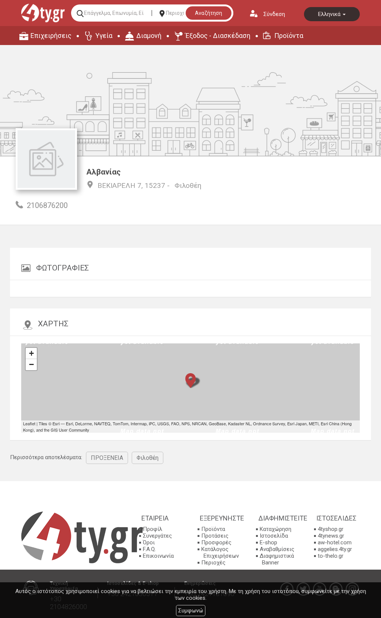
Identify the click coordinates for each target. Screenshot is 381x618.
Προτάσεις (214, 535)
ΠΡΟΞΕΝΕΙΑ (107, 457)
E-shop (268, 542)
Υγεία (103, 35)
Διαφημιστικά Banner (277, 559)
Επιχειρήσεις (51, 35)
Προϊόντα (288, 35)
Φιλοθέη (188, 185)
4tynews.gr (331, 535)
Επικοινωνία (158, 556)
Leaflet (29, 423)
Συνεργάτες (157, 535)
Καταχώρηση (275, 529)
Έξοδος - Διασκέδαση (217, 35)
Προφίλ (152, 529)
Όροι (149, 542)
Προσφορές (216, 542)
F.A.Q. (149, 549)
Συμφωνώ (190, 610)
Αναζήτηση (208, 13)
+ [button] (31, 353)
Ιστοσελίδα (274, 535)
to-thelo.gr (330, 556)
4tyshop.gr (330, 529)
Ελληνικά (330, 14)
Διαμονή (148, 35)
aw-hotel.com (335, 542)
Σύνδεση (274, 14)
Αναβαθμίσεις (277, 549)
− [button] (31, 364)
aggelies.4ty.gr (335, 549)
